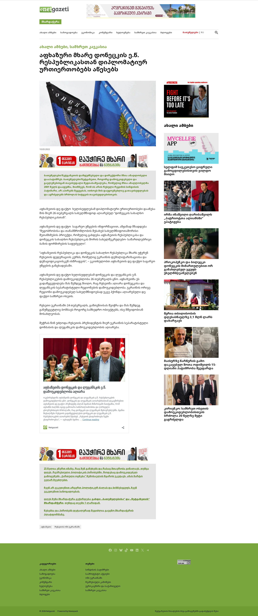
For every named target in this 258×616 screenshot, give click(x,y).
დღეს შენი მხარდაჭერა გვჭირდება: (68, 499)
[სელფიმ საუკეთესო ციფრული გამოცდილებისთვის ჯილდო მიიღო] (191, 149)
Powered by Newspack (67, 611)
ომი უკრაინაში (93, 577)
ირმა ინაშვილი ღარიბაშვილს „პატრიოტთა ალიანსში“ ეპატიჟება (188, 218)
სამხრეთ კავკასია (145, 32)
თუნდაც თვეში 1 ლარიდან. (82, 503)
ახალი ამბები (47, 32)
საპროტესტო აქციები (97, 573)
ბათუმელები (190, 32)
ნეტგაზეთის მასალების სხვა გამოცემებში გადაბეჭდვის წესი (187, 611)
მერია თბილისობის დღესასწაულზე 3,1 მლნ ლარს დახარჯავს (188, 317)
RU (202, 32)
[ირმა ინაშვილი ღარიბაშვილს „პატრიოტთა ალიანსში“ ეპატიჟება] (191, 196)
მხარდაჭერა (50, 21)
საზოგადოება (68, 32)
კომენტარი (105, 32)
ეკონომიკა (88, 32)
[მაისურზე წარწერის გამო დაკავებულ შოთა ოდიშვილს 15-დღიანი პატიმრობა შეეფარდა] (191, 343)
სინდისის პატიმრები (97, 569)
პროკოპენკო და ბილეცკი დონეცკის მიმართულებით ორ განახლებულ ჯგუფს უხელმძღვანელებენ (188, 267)
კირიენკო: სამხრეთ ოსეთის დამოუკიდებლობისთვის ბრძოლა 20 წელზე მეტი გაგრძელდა (186, 413)
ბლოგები (166, 32)
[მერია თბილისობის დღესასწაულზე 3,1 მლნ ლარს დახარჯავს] (191, 295)
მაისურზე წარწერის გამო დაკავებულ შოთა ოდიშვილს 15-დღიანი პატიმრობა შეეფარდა (190, 364)
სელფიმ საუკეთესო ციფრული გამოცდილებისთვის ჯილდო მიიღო (188, 170)
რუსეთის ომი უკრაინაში (67, 527)
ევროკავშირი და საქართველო (102, 586)
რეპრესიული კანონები (98, 582)
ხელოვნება (123, 32)
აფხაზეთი (46, 527)
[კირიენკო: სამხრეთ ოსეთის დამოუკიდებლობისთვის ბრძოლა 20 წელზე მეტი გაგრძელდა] (191, 390)
